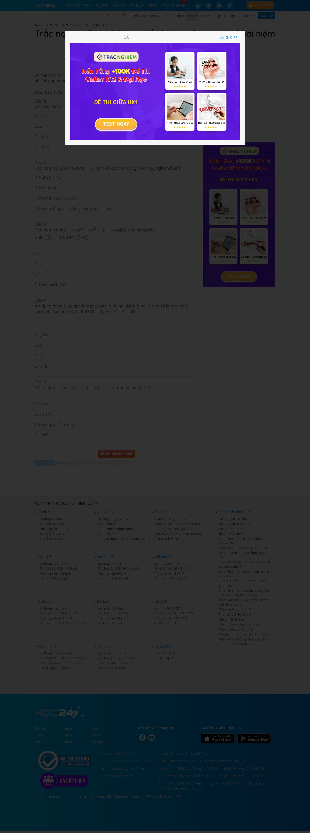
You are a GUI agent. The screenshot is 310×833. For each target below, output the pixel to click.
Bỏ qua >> (228, 37)
